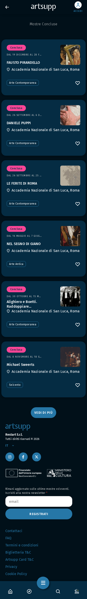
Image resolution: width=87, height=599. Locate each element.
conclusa (16, 47)
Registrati (38, 514)
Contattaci (13, 531)
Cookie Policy (16, 574)
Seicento (15, 384)
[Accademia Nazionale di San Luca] (70, 55)
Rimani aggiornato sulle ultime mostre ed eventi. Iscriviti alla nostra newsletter (37, 491)
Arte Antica (16, 264)
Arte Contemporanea (22, 82)
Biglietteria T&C (18, 552)
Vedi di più (43, 413)
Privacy (11, 567)
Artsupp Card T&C (19, 559)
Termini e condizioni (21, 545)
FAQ (8, 538)
